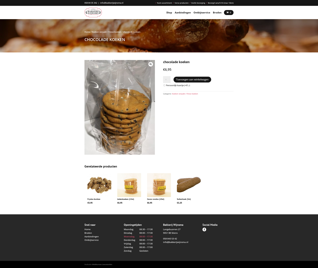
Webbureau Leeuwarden (102, 264)
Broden (217, 12)
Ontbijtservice (202, 12)
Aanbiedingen (183, 12)
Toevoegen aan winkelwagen (192, 79)
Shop (169, 12)
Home (87, 32)
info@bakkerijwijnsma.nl (175, 242)
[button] (150, 64)
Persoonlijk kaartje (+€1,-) (178, 85)
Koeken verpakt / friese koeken (106, 32)
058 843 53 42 (170, 238)
